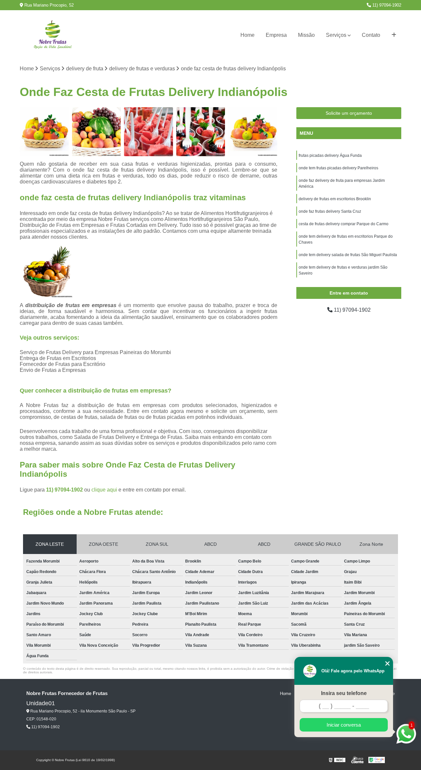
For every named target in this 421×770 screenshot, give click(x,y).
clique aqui (104, 490)
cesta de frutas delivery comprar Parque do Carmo (343, 224)
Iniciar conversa (344, 725)
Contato (371, 35)
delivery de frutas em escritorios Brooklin (335, 199)
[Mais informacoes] (393, 35)
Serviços (336, 35)
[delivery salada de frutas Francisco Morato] (148, 131)
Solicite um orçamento (349, 113)
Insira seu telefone (344, 693)
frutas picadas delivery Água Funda (330, 155)
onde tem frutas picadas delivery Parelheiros (338, 168)
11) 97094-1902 (386, 5)
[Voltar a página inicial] (53, 35)
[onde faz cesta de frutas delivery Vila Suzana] (252, 131)
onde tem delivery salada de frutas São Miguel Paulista (348, 255)
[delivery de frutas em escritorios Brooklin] (96, 131)
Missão (306, 35)
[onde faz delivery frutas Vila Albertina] (44, 131)
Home (247, 35)
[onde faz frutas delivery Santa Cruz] (200, 131)
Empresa (276, 35)
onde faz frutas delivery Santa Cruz (330, 211)
